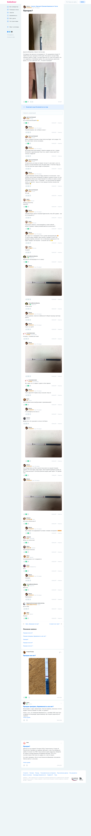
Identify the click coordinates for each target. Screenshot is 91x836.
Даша (28, 612)
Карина (28, 417)
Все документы (73, 794)
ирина (28, 199)
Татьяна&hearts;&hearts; (32, 256)
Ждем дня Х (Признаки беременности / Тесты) (47, 6)
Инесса (28, 6)
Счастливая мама (31, 333)
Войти (82, 2)
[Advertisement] (76, 24)
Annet (28, 565)
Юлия (28, 398)
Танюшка (29, 536)
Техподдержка (10, 34)
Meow (28, 555)
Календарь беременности (39, 796)
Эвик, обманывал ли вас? (32, 624)
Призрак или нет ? (28, 646)
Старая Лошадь (30, 651)
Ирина (28, 546)
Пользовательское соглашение (48, 794)
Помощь (37, 794)
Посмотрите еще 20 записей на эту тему (37, 107)
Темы (55, 796)
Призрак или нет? (28, 633)
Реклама (32, 794)
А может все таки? (54, 624)
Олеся (27, 702)
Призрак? (25, 639)
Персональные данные (62, 794)
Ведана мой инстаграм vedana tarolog (35, 603)
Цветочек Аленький (31, 117)
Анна (27, 742)
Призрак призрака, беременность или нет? (34, 636)
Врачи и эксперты (27, 796)
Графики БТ (50, 796)
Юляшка (28, 517)
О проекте (25, 794)
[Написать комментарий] (42, 113)
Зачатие (33, 6)
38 (32, 101)
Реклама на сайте (11, 37)
